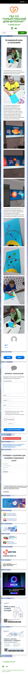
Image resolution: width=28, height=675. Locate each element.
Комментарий (7, 381)
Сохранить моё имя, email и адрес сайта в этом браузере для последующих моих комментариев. (14, 413)
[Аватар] (14, 339)
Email (5, 400)
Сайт (4, 405)
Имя (5, 395)
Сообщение (5, 471)
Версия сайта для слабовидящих (12, 438)
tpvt (6, 345)
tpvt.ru (6, 347)
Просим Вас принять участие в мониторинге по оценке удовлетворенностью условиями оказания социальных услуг (14, 445)
